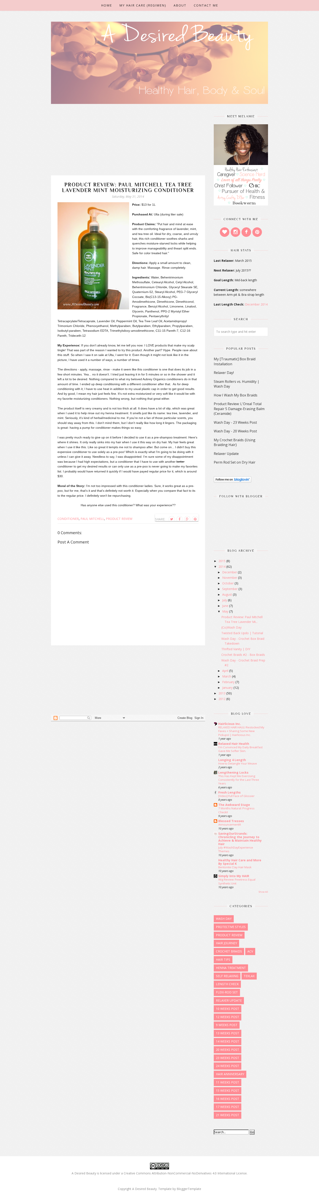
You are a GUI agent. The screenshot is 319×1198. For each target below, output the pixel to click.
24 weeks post (227, 1066)
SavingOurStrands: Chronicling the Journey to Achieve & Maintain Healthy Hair (240, 838)
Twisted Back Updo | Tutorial (242, 633)
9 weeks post (226, 1025)
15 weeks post (227, 1090)
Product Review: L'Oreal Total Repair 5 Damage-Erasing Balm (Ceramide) (239, 408)
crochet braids (229, 951)
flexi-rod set (227, 992)
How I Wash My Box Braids (235, 395)
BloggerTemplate (189, 1189)
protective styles (231, 927)
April (225, 671)
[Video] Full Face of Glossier (236, 796)
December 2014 (256, 304)
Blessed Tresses (231, 821)
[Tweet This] (171, 519)
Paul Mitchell (92, 519)
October (228, 583)
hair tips (223, 959)
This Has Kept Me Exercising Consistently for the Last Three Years (238, 780)
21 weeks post (227, 1115)
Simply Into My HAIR (233, 876)
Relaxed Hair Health (233, 744)
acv (250, 951)
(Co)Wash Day (231, 627)
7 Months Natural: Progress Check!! (236, 810)
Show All (263, 891)
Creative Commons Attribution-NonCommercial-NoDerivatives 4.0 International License (185, 1173)
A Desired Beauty (144, 1189)
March (227, 676)
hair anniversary (230, 1074)
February (228, 682)
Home (106, 5)
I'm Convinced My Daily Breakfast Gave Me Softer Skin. (240, 749)
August (227, 594)
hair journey (226, 943)
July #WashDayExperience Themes (235, 849)
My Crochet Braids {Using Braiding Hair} (234, 442)
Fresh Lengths (229, 792)
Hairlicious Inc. (229, 724)
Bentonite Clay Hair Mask (235, 867)
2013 (222, 693)
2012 (222, 699)
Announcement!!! (229, 824)
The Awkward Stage (234, 805)
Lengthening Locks (233, 772)
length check (227, 984)
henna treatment (231, 968)
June (225, 606)
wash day (224, 919)
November (230, 578)
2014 (222, 566)
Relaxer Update (226, 453)
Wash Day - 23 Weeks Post (235, 422)
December (230, 572)
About (180, 5)
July (225, 600)
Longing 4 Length (232, 760)
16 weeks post (227, 1099)
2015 (222, 561)
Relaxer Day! (224, 372)
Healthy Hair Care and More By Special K (239, 862)
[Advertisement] (128, 145)
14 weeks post (227, 1041)
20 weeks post (227, 1050)
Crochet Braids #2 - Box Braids (243, 655)
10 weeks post (227, 1009)
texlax (249, 976)
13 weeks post (227, 1033)
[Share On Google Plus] (187, 519)
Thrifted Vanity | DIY (235, 649)
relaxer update (229, 1000)
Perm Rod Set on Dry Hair (234, 462)
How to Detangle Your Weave (237, 763)
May (225, 611)
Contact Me (206, 5)
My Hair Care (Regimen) (142, 5)
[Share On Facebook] (179, 519)
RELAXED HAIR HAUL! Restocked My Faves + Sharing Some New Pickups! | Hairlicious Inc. (241, 731)
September (230, 589)
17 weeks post (227, 1107)
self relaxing (227, 976)
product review (119, 519)
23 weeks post (227, 1058)
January (227, 687)
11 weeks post (227, 1082)
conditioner (68, 519)
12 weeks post (227, 1017)
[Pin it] (195, 519)
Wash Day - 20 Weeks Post (235, 431)
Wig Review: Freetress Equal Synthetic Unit (236, 881)
